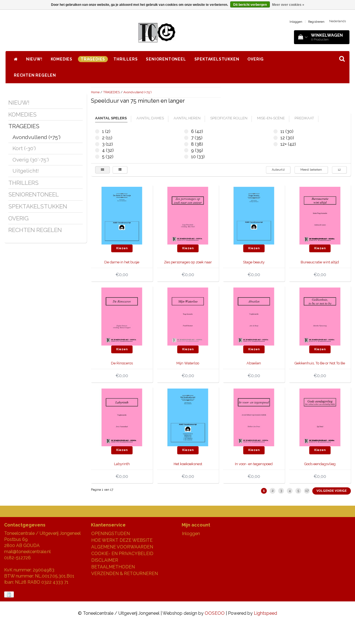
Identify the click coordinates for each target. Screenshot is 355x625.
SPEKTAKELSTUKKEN (216, 59)
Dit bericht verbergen (250, 5)
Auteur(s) (278, 170)
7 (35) (186, 138)
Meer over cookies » (288, 5)
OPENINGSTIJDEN (110, 533)
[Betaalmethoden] (9, 594)
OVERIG (255, 59)
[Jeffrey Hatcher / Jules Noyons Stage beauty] (254, 215)
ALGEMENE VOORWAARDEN (122, 547)
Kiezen (122, 248)
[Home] (16, 59)
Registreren (316, 22)
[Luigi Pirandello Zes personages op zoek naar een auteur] (188, 215)
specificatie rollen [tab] (228, 118)
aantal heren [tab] (187, 118)
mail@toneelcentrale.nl (27, 551)
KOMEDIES (61, 59)
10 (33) (186, 157)
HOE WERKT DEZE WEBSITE (122, 540)
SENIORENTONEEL (166, 59)
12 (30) (275, 138)
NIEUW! (34, 59)
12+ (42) (275, 144)
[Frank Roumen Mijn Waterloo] (188, 316)
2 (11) (97, 138)
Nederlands (337, 21)
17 (307, 491)
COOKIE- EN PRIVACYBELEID (122, 553)
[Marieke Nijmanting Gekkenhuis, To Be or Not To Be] (320, 316)
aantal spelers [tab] (111, 118)
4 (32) (97, 150)
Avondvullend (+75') (36, 137)
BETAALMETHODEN (113, 566)
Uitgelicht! (25, 171)
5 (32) (97, 157)
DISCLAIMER (104, 560)
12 (339, 170)
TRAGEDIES (93, 59)
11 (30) (275, 131)
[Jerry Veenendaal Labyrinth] (122, 417)
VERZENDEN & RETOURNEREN (124, 573)
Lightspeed (265, 613)
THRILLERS (125, 59)
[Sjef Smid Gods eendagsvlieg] (320, 417)
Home (95, 92)
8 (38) (186, 144)
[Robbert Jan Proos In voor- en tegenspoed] (254, 417)
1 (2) (97, 131)
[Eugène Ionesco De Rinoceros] (122, 316)
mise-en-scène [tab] (271, 118)
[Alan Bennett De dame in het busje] (122, 215)
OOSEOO (215, 613)
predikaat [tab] (304, 118)
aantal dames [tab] (150, 118)
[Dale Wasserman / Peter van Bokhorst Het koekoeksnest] (188, 417)
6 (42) (186, 131)
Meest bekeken (311, 170)
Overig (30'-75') (30, 160)
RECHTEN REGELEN (35, 75)
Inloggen (296, 22)
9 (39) (186, 150)
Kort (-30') (24, 148)
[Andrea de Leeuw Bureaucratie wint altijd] (320, 215)
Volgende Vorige (331, 491)
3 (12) (97, 144)
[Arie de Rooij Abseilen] (254, 316)
